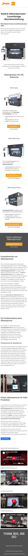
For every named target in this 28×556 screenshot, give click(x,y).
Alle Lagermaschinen (13, 244)
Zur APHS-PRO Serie (12, 175)
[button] (2, 553)
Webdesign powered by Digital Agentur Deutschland (14, 553)
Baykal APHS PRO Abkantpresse (9, 468)
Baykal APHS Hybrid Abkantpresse (10, 448)
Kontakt (20, 546)
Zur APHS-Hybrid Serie (12, 224)
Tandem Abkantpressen (7, 511)
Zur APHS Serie (12, 126)
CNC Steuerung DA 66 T (7, 491)
